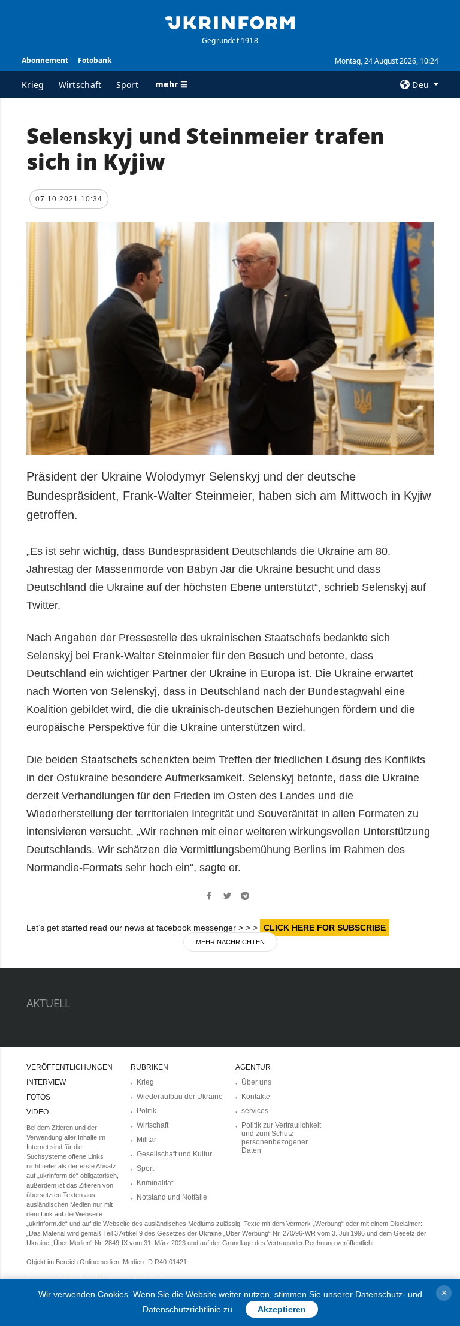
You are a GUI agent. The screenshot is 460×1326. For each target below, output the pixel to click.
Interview (46, 1082)
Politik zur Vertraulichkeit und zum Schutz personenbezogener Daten (281, 1138)
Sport (127, 84)
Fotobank (94, 60)
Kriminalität (155, 1183)
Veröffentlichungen (69, 1067)
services (254, 1111)
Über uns (256, 1082)
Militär (146, 1139)
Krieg (33, 84)
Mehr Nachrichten (230, 942)
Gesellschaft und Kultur (174, 1154)
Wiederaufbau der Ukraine (180, 1096)
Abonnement (45, 60)
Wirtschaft (80, 84)
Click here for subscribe (325, 927)
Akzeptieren (282, 1309)
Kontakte (255, 1096)
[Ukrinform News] (230, 21)
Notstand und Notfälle (172, 1197)
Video (37, 1112)
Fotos (38, 1097)
